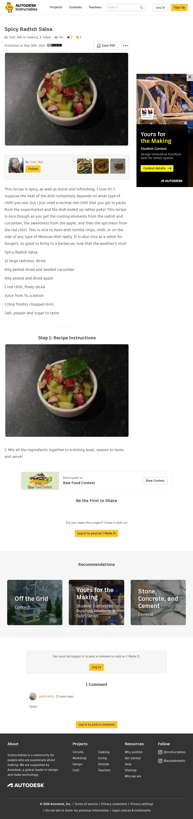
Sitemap (131, 770)
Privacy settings (141, 804)
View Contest (155, 480)
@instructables (174, 752)
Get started (133, 758)
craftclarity (46, 696)
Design (78, 764)
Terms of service (86, 804)
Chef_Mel (15, 37)
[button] (125, 45)
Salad (47, 37)
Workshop (80, 758)
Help (128, 764)
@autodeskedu (174, 761)
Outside (103, 764)
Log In (160, 7)
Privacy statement (114, 804)
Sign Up (179, 7)
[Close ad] (190, 77)
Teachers (95, 7)
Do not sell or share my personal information (77, 810)
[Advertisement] (164, 130)
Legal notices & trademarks (131, 810)
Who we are (133, 776)
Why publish (134, 752)
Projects (56, 7)
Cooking (32, 37)
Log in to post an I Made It (96, 533)
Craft (76, 770)
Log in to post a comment (96, 724)
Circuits (78, 752)
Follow (33, 169)
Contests (75, 7)
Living (102, 758)
